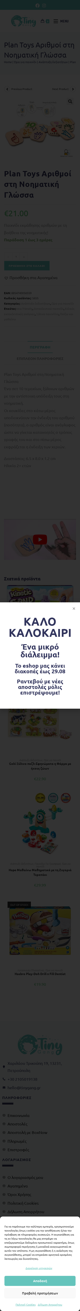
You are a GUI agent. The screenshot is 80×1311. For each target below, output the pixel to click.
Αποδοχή (40, 1281)
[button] (74, 608)
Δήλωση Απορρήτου (50, 1304)
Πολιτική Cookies (26, 1304)
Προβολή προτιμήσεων (40, 1293)
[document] (40, 655)
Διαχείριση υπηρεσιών (39, 1268)
